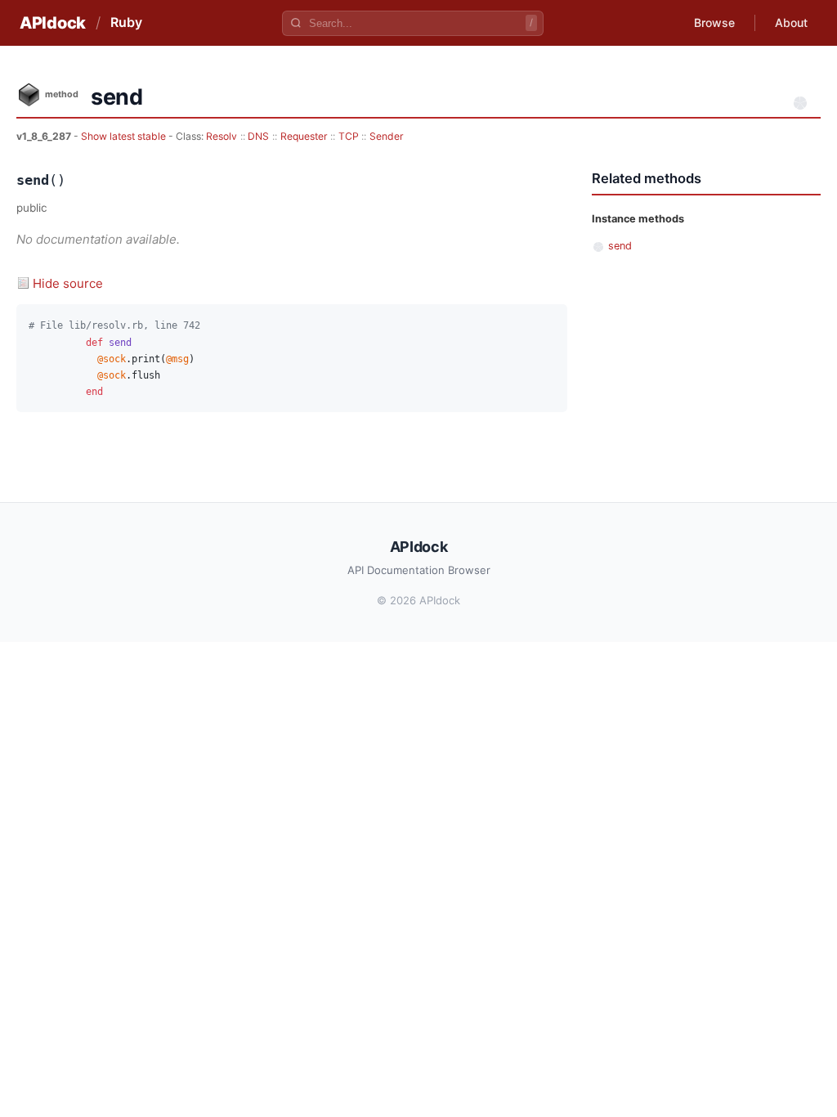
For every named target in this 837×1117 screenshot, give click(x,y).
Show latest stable (124, 136)
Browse (714, 22)
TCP (348, 136)
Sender (386, 136)
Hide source (68, 283)
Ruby (126, 22)
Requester (304, 136)
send (620, 246)
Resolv (221, 136)
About (791, 22)
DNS (258, 136)
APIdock (53, 23)
